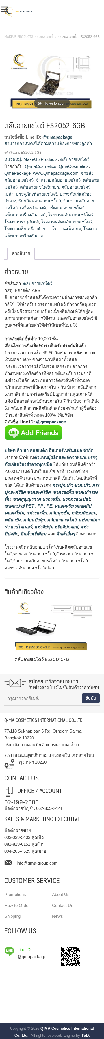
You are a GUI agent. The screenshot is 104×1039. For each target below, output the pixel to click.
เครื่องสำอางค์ (33, 207)
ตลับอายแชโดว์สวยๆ (39, 187)
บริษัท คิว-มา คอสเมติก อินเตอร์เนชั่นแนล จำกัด (49, 450)
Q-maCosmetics (40, 166)
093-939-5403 (17, 837)
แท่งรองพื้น (36, 512)
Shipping (12, 916)
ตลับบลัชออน (83, 512)
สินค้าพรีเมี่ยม (33, 533)
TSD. (85, 1035)
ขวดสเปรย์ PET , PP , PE (28, 505)
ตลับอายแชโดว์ (46, 36)
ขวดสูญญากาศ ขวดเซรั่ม (36, 499)
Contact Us (62, 905)
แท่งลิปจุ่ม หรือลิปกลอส (55, 526)
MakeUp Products (18, 36)
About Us (61, 894)
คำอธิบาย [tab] (21, 253)
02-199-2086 (21, 801)
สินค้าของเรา (17, 29)
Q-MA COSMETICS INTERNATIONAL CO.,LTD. (44, 720)
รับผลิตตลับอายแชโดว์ (39, 200)
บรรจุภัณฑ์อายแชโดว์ (36, 194)
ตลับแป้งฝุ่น (33, 519)
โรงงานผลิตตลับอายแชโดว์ (66, 221)
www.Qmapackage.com (56, 173)
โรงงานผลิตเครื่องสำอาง (26, 228)
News (57, 916)
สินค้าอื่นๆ (65, 533)
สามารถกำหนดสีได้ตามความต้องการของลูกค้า (48, 143)
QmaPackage (17, 173)
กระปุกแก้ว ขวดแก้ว (70, 485)
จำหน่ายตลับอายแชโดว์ (58, 180)
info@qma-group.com (37, 862)
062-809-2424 (49, 808)
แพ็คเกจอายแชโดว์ (66, 207)
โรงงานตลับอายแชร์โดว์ (70, 214)
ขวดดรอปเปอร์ (75, 499)
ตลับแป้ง (13, 519)
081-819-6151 (17, 844)
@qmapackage (57, 137)
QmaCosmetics (74, 166)
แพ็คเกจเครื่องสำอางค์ (25, 214)
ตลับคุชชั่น (58, 512)
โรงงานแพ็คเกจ (66, 228)
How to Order (17, 905)
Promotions (15, 894)
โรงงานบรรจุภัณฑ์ (21, 221)
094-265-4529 (17, 851)
